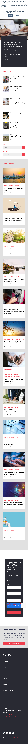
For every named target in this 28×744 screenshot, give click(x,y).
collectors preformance (11, 374)
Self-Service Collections (11, 372)
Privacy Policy (12, 738)
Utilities (6, 339)
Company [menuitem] (5, 667)
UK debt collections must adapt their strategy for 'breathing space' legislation (13, 44)
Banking (9, 369)
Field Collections (15, 376)
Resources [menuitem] (6, 684)
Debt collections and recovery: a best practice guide (16, 125)
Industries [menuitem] (6, 673)
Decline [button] (17, 15)
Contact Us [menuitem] (6, 702)
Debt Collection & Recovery (11, 185)
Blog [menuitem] (4, 696)
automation (7, 376)
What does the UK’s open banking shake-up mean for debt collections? (14, 312)
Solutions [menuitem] (5, 661)
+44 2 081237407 (10, 715)
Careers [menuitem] (5, 678)
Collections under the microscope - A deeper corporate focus (11, 442)
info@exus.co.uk (11, 717)
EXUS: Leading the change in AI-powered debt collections (17, 89)
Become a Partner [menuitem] (8, 690)
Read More (14, 63)
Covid (5, 369)
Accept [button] (10, 15)
